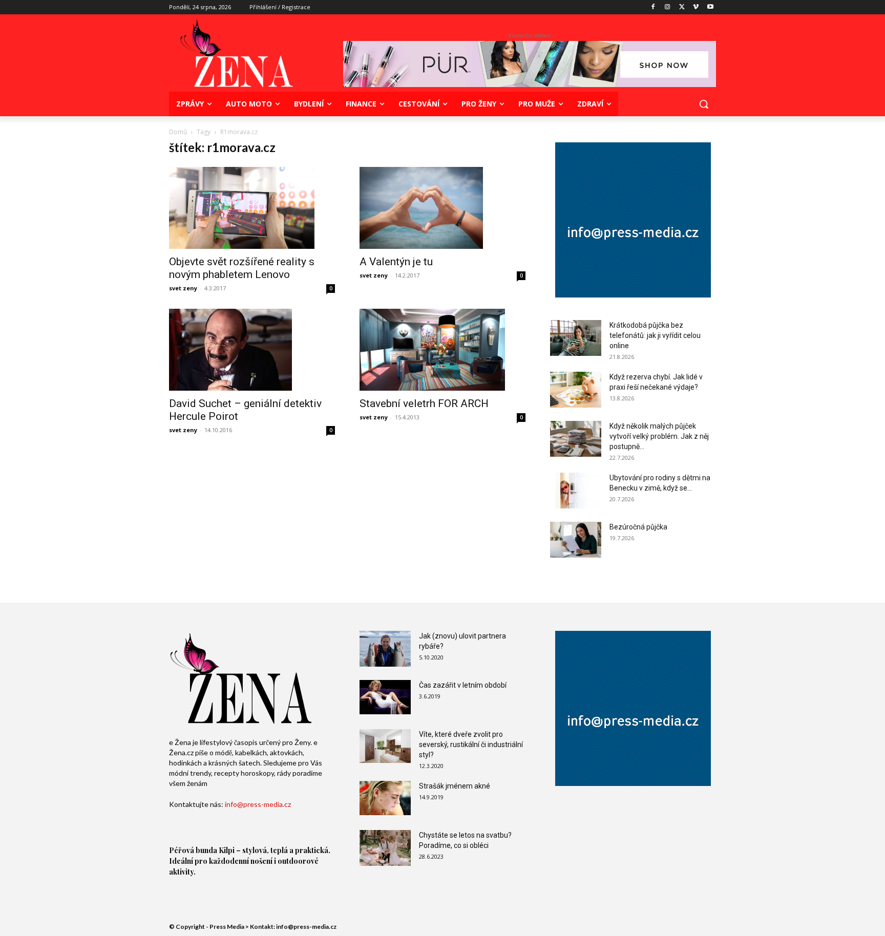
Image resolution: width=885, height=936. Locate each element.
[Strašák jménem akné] (385, 798)
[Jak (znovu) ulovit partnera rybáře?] (385, 649)
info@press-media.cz (258, 804)
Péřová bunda (193, 850)
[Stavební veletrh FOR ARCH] (442, 350)
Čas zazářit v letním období (463, 685)
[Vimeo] (696, 7)
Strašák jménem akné (454, 786)
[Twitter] (682, 7)
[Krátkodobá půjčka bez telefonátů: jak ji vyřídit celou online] (575, 338)
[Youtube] (710, 7)
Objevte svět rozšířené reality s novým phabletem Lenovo (241, 268)
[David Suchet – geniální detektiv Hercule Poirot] (252, 350)
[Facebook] (653, 7)
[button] (703, 104)
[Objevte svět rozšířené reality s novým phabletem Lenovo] (252, 208)
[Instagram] (667, 7)
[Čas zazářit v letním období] (385, 697)
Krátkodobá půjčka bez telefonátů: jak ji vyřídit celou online (655, 335)
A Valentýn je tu (396, 262)
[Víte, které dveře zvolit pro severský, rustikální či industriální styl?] (385, 746)
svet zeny (183, 288)
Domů (178, 131)
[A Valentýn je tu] (442, 208)
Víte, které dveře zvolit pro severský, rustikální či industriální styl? (471, 744)
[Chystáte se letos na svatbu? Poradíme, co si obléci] (385, 848)
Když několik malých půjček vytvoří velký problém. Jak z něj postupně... (659, 436)
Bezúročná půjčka (638, 527)
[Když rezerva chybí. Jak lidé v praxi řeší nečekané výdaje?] (575, 390)
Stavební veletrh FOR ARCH (424, 403)
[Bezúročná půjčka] (575, 540)
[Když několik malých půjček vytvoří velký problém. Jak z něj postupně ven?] (575, 439)
